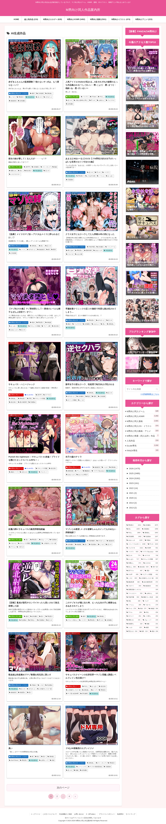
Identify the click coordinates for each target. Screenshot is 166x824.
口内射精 (40, 93)
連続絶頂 (13, 101)
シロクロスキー (15, 174)
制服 (77, 770)
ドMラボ (21, 547)
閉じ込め (70, 250)
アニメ (79, 471)
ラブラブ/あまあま (99, 471)
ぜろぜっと (48, 97)
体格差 (49, 322)
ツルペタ (70, 254)
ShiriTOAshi (14, 760)
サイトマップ (130, 814)
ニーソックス (82, 766)
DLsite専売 (30, 395)
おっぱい (110, 176)
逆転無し (50, 93)
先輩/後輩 (92, 541)
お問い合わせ (79, 814)
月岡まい (32, 620)
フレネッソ (44, 472)
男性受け (21, 97)
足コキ (40, 97)
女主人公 (24, 472)
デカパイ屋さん (72, 620)
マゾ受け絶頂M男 (73, 693)
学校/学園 (92, 247)
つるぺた (13, 543)
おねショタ (98, 250)
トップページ (35, 814)
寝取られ (13, 170)
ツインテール (111, 247)
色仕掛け (29, 170)
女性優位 (22, 101)
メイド (23, 249)
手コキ (93, 100)
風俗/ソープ (14, 472)
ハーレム (101, 176)
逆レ (21, 170)
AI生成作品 (30, 97)
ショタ (105, 467)
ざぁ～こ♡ (44, 539)
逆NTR (28, 167)
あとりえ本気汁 (83, 474)
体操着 (79, 544)
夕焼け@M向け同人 (82, 100)
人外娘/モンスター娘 (49, 543)
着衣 (33, 93)
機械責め (87, 471)
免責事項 (120, 814)
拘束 (53, 760)
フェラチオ (111, 100)
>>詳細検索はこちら (149, 394)
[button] (157, 389)
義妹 (55, 167)
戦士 (38, 756)
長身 (33, 322)
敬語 (69, 324)
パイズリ (85, 97)
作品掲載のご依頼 (65, 814)
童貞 (27, 616)
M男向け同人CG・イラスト (19, 93)
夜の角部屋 (23, 402)
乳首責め (54, 539)
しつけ (13, 97)
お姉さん (101, 100)
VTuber (94, 97)
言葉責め (70, 179)
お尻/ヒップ (44, 760)
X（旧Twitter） (91, 814)
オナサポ (48, 395)
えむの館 (79, 254)
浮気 (30, 398)
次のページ (63, 787)
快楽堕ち (22, 692)
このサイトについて (50, 814)
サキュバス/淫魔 (35, 326)
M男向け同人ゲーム (17, 395)
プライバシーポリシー (107, 814)
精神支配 (70, 471)
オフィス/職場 (72, 400)
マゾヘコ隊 (46, 326)
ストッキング (46, 167)
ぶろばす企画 (91, 176)
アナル (13, 547)
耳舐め (34, 685)
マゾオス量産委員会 (96, 766)
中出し (102, 97)
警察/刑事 (89, 250)
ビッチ (95, 690)
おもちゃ (96, 324)
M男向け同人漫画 (73, 97)
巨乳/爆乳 (85, 693)
